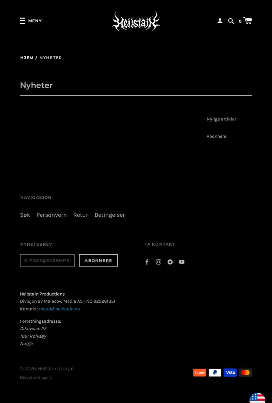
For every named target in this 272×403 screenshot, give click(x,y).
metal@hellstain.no (59, 309)
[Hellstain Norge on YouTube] (181, 261)
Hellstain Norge (55, 368)
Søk (25, 214)
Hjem (27, 57)
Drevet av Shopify (36, 377)
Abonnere (216, 136)
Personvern (51, 214)
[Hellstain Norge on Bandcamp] (170, 261)
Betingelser (110, 214)
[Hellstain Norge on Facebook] (147, 261)
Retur (80, 214)
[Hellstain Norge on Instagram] (158, 261)
